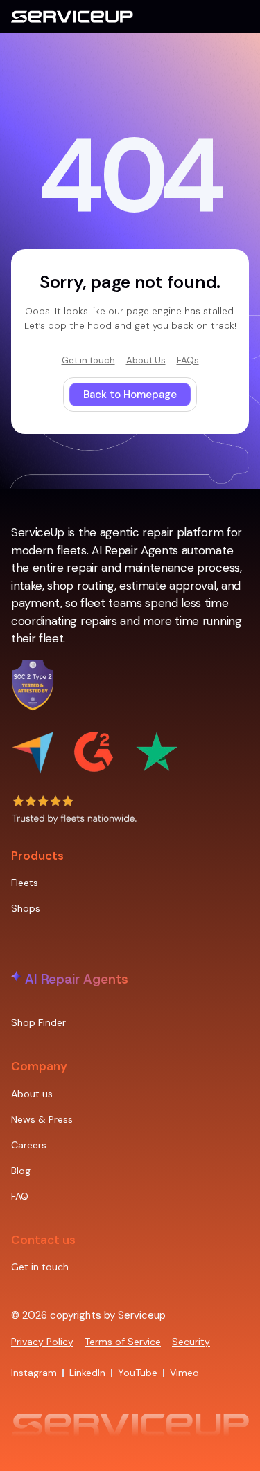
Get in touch (40, 1267)
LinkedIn (87, 1372)
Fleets (24, 882)
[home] (72, 17)
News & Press (42, 1119)
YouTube (137, 1372)
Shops (25, 908)
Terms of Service (123, 1341)
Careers (28, 1145)
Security (191, 1341)
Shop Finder (38, 1022)
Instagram (34, 1372)
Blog (21, 1170)
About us (32, 1094)
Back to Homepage (130, 394)
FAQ (19, 1196)
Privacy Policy (42, 1341)
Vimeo (184, 1372)
